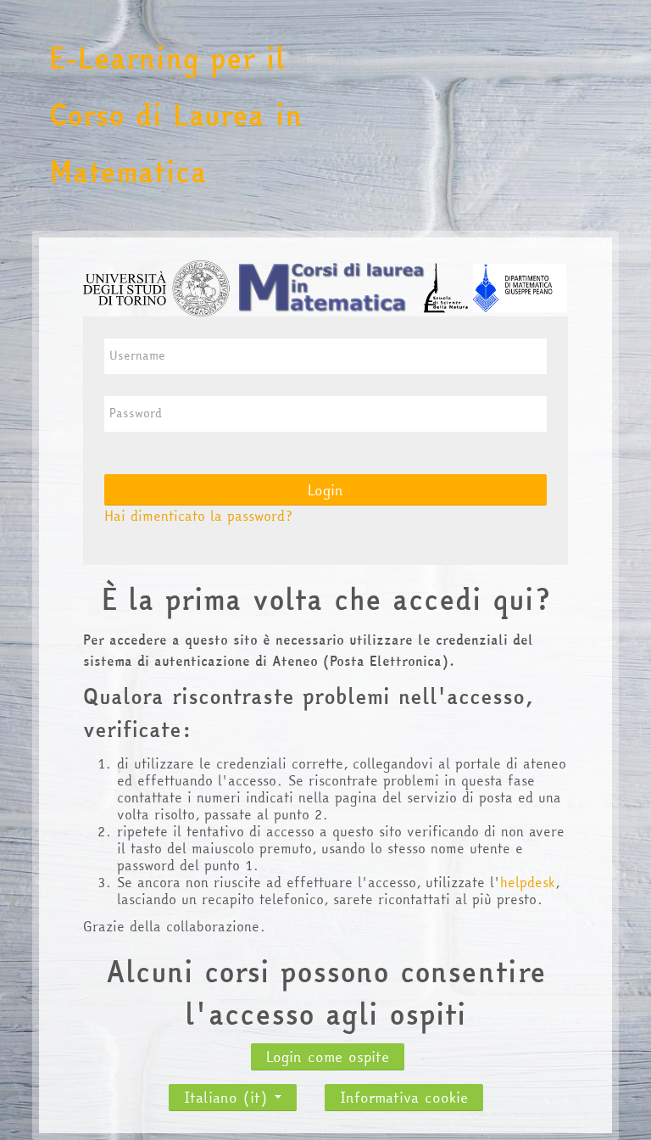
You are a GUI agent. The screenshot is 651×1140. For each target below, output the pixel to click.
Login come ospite (327, 1056)
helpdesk (527, 882)
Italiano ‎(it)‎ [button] (228, 1092)
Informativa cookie (404, 1097)
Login (325, 489)
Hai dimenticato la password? (198, 516)
